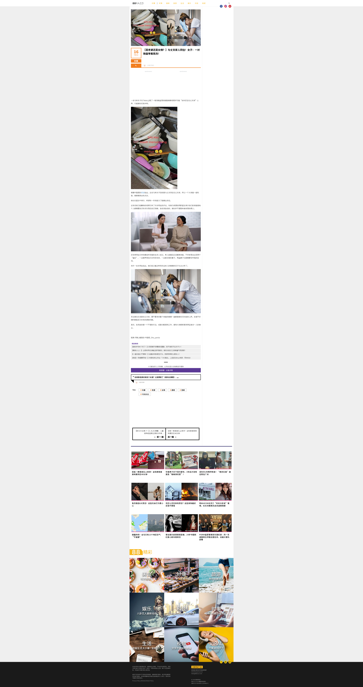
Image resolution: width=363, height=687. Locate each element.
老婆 (153, 390)
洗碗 (183, 390)
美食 (168, 3)
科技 (196, 3)
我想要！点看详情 (166, 370)
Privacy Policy (136, 681)
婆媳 (173, 390)
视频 (204, 3)
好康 (153, 3)
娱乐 (189, 3)
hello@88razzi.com (196, 673)
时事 (160, 3)
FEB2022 (145, 394)
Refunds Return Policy (147, 681)
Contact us (197, 667)
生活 (182, 3)
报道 (143, 192)
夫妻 (143, 390)
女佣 (163, 390)
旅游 (175, 3)
